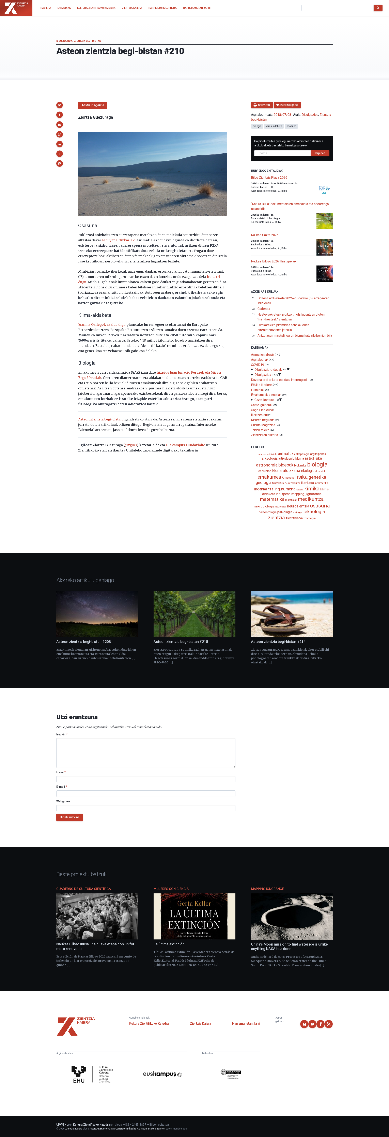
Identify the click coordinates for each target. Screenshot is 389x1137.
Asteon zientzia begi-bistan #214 (278, 641)
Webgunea (63, 801)
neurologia (280, 506)
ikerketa (307, 483)
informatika (321, 483)
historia (276, 483)
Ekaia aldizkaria (286, 470)
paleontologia (268, 512)
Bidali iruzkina (69, 817)
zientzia (276, 517)
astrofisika (313, 458)
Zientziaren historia (264, 435)
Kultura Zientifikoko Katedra (149, 1023)
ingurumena (285, 489)
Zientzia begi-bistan (87, 41)
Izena (61, 772)
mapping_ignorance (306, 494)
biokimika (300, 465)
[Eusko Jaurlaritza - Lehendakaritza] (231, 1074)
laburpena (283, 494)
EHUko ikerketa (262, 385)
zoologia (310, 518)
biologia (257, 126)
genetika (317, 477)
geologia (263, 482)
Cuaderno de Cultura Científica (83, 889)
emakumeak (271, 477)
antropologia (301, 454)
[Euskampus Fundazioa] (162, 1075)
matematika (272, 499)
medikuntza (311, 499)
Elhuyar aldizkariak (118, 240)
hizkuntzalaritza (291, 483)
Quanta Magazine (263, 425)
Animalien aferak (262, 355)
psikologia (284, 512)
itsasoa (300, 489)
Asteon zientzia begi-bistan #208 (83, 641)
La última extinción (169, 944)
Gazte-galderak (262, 405)
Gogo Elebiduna (262, 410)
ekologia (307, 471)
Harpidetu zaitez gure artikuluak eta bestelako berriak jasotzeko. (288, 143)
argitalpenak (318, 454)
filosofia (289, 477)
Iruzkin (61, 734)
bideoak (285, 464)
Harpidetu (320, 153)
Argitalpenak (259, 360)
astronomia (266, 464)
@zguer (131, 445)
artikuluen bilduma (291, 458)
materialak (291, 499)
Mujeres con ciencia (171, 889)
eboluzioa (264, 471)
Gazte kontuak (264, 400)
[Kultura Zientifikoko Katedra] (93, 1075)
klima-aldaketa (274, 126)
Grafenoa (264, 309)
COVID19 (257, 364)
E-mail (61, 786)
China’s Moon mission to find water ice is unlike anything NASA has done (289, 946)
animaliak (285, 453)
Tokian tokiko (260, 430)
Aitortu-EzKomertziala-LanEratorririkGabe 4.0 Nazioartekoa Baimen (127, 1128)
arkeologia (270, 458)
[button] (59, 105)
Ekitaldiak (257, 390)
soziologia (297, 512)
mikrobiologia (264, 506)
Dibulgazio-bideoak (268, 370)
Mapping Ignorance (267, 889)
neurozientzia (298, 506)
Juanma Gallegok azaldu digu (102, 324)
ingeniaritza (264, 489)
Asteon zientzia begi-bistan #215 (181, 641)
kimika (312, 489)
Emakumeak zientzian (266, 395)
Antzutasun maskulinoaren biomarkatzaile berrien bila (295, 335)
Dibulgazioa (64, 41)
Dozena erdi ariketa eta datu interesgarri (279, 380)
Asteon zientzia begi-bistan (100, 419)
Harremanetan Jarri (246, 1023)
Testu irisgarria (92, 105)
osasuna (291, 126)
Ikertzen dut (259, 415)
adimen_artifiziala (267, 454)
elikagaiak (320, 471)
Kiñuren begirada (263, 420)
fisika (301, 477)
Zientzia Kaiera (200, 1023)
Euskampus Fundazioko (185, 445)
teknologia (314, 511)
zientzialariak (295, 518)
